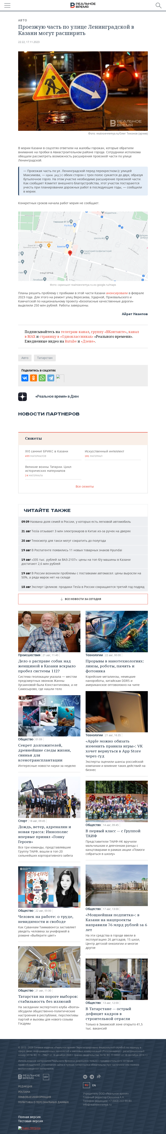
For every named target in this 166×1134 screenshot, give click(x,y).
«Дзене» (88, 341)
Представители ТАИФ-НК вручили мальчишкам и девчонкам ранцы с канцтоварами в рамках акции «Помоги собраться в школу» (115, 842)
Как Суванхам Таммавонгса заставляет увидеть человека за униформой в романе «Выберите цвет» (47, 925)
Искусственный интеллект (104, 453)
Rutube (71, 341)
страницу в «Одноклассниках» (66, 336)
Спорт (22, 821)
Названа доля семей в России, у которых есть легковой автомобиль (76, 522)
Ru (86, 1085)
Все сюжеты (85, 486)
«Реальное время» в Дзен (57, 396)
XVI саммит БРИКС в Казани (46, 453)
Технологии (94, 655)
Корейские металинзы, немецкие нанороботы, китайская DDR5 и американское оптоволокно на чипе (115, 673)
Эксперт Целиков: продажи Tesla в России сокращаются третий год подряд (82, 587)
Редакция (25, 1086)
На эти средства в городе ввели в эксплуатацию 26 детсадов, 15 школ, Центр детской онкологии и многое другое (116, 931)
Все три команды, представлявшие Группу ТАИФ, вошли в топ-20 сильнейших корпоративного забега (45, 841)
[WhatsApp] (42, 377)
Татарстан (45, 358)
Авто (22, 20)
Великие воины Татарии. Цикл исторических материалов (48, 471)
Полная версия (29, 1117)
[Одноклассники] (33, 377)
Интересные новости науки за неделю (47, 755)
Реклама (24, 1091)
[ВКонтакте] (24, 377)
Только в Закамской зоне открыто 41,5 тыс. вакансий (114, 1018)
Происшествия (29, 655)
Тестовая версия (30, 1121)
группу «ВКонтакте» (109, 331)
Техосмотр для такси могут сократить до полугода (63, 541)
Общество (25, 739)
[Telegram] (50, 377)
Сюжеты (33, 438)
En (94, 1085)
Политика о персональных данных (43, 1102)
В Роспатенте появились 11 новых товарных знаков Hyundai (71, 550)
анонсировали (117, 293)
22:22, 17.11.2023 (29, 42)
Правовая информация (34, 1097)
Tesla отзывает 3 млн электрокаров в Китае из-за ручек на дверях (76, 531)
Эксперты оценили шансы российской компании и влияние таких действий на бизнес (115, 755)
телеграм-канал (75, 331)
